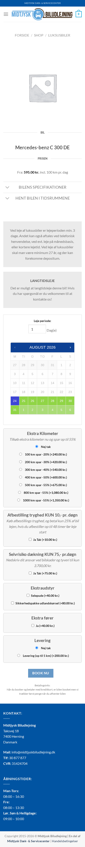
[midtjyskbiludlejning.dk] (42, 14)
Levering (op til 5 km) (46, 655)
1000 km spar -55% (46, 500)
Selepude (45, 595)
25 (23, 401)
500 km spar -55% (46, 485)
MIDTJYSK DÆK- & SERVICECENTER (42, 3)
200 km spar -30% (46, 462)
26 (32, 401)
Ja (45, 626)
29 (61, 401)
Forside (22, 35)
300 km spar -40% (46, 469)
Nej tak (46, 447)
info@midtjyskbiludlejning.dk (33, 752)
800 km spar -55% (46, 492)
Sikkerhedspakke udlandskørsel (45, 603)
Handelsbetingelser (65, 841)
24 (15, 401)
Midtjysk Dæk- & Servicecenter (28, 841)
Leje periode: (42, 321)
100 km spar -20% (46, 454)
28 (52, 401)
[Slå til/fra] (7, 188)
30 (70, 401)
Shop (38, 35)
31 (15, 410)
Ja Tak (45, 539)
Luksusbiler (59, 35)
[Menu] (5, 14)
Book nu (40, 673)
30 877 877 (17, 758)
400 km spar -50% (46, 477)
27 (42, 401)
